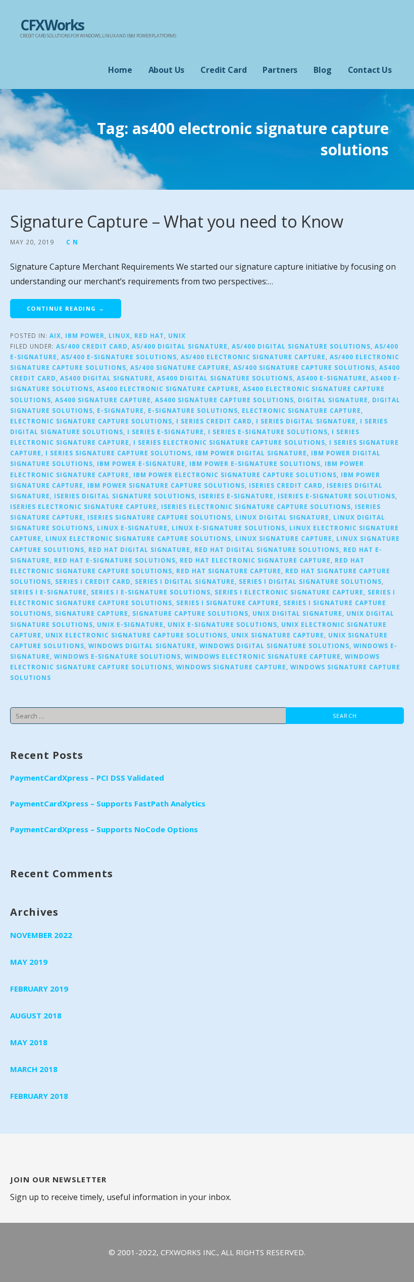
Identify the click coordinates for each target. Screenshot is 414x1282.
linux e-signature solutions (228, 528)
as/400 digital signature (180, 346)
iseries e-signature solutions (336, 496)
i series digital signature (306, 421)
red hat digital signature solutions (266, 549)
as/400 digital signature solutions (301, 346)
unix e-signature (130, 624)
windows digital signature (141, 646)
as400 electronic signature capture (168, 388)
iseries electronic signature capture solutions (256, 506)
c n (72, 242)
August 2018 (36, 1015)
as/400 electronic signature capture (253, 357)
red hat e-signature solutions (115, 560)
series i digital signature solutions (310, 581)
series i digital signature (185, 581)
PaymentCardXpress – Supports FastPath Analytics (107, 803)
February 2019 (39, 989)
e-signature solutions (193, 410)
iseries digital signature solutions (124, 496)
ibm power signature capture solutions (166, 485)
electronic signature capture (301, 410)
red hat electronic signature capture (255, 560)
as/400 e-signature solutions (119, 357)
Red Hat (149, 335)
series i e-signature (48, 592)
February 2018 (39, 1096)
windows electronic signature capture (263, 656)
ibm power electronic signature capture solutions (235, 475)
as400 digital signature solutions (225, 378)
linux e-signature (132, 528)
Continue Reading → (66, 308)
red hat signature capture (228, 571)
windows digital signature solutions (274, 646)
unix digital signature (297, 613)
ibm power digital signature (251, 453)
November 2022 (41, 935)
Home (120, 69)
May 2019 (28, 962)
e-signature (120, 410)
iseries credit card (286, 485)
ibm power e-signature (141, 463)
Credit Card (223, 69)
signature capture (91, 613)
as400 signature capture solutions (224, 400)
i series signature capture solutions (118, 453)
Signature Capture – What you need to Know (176, 221)
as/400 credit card (92, 346)
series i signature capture (227, 603)
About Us (166, 69)
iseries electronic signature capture (83, 506)
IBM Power (85, 335)
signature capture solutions (190, 613)
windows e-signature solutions (117, 656)
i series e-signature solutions (268, 432)
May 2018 (28, 1042)
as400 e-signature (332, 378)
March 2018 (34, 1069)
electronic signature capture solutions (91, 421)
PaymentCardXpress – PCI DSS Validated (87, 778)
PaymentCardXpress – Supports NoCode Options (104, 829)
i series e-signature (165, 432)
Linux (119, 335)
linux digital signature (282, 517)
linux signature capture (283, 538)
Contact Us (370, 69)
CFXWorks (52, 24)
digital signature (333, 400)
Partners (280, 69)
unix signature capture (277, 635)
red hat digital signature (139, 549)
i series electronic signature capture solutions (229, 442)
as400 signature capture (103, 400)
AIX (55, 335)
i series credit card (214, 421)
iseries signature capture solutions (159, 517)
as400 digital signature (106, 378)
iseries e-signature (236, 496)
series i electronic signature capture (289, 592)
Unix (177, 335)
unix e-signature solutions (222, 624)
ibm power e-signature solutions (255, 463)
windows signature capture (231, 667)
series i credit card (93, 581)
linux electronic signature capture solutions (138, 538)
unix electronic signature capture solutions (136, 635)
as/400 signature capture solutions (304, 367)
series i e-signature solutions (151, 592)
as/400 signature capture (179, 367)
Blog (322, 69)
